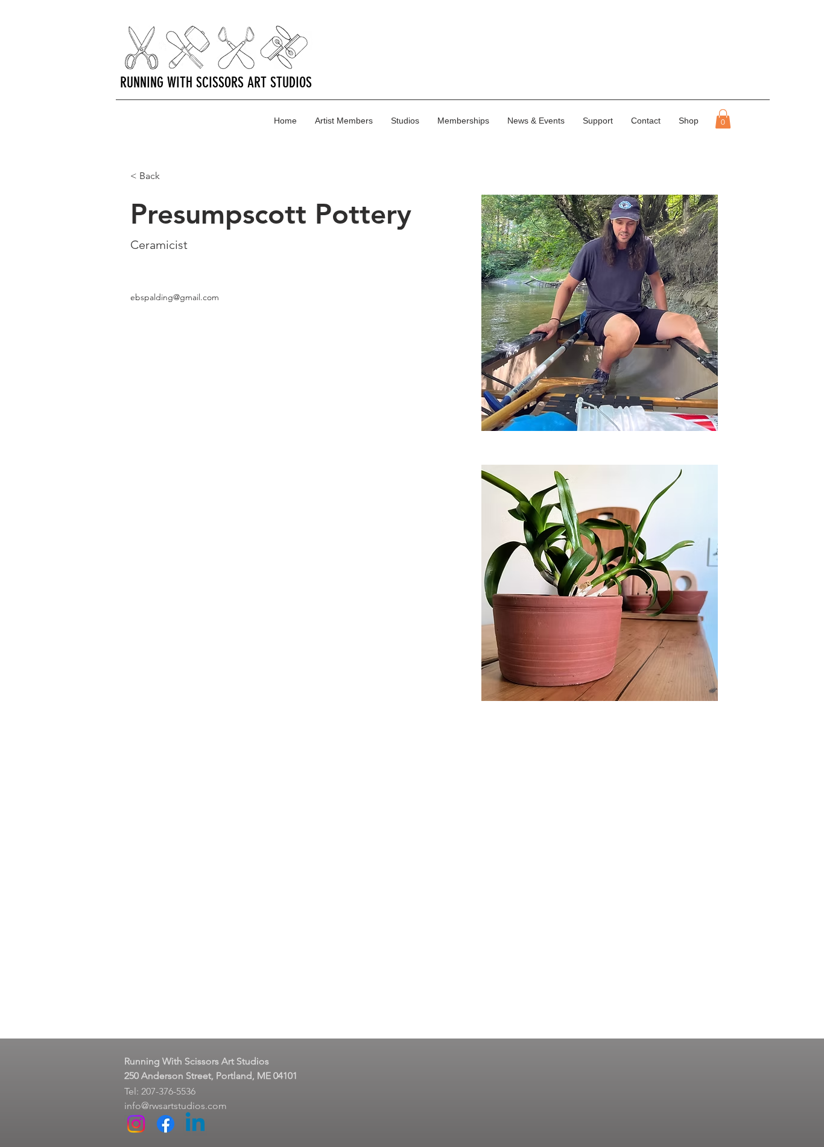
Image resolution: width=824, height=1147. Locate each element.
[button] (723, 118)
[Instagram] (136, 1124)
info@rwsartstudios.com (175, 1105)
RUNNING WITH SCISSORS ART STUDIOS (216, 82)
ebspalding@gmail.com (174, 297)
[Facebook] (165, 1124)
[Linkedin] (195, 1124)
